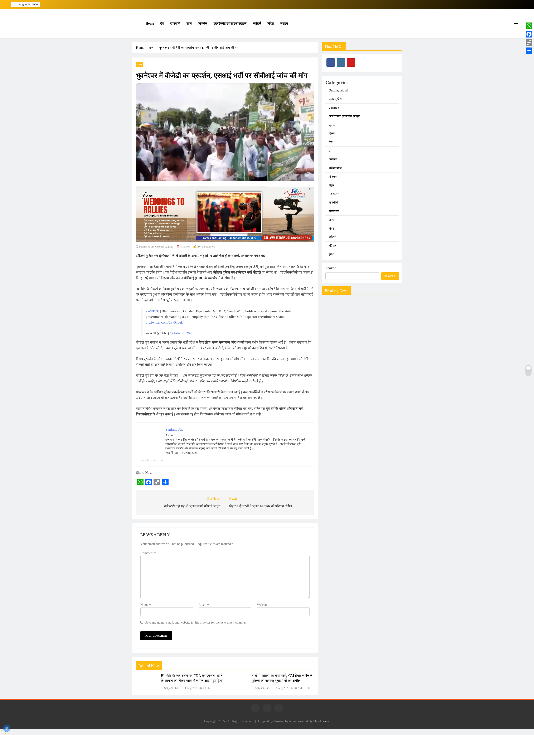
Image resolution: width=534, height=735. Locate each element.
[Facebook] (529, 34)
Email (204, 604)
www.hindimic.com (152, 460)
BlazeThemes (321, 721)
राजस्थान (334, 211)
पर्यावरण (333, 159)
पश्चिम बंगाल (335, 168)
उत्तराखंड (334, 107)
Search (330, 268)
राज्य (189, 23)
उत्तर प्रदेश (335, 99)
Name (145, 604)
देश (162, 23)
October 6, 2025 (182, 333)
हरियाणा (333, 246)
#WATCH (152, 311)
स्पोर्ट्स (257, 23)
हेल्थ (331, 254)
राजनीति (175, 23)
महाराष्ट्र (334, 194)
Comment (148, 553)
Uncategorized (338, 90)
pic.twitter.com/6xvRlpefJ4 (166, 322)
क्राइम (284, 23)
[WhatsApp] (529, 26)
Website (262, 604)
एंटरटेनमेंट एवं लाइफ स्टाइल (230, 23)
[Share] (529, 51)
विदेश (270, 23)
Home (149, 23)
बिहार (331, 185)
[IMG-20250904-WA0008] (225, 241)
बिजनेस (202, 23)
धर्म (330, 150)
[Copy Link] (529, 42)
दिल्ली (332, 133)
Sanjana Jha (171, 688)
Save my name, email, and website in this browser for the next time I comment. (196, 622)
